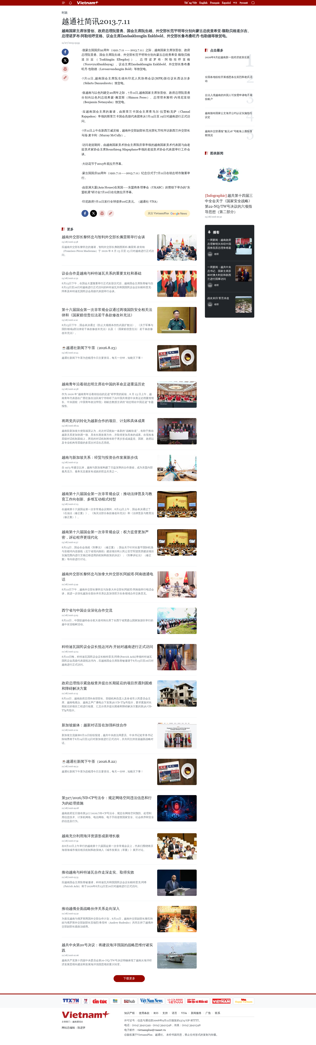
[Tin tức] (100, 1001)
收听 (216, 254)
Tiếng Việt (190, 2)
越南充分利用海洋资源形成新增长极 (91, 836)
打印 (65, 69)
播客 (216, 232)
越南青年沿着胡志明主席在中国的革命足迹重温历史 (103, 384)
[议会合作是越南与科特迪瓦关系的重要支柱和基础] (177, 284)
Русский (244, 3)
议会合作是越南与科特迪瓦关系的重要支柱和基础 (101, 273)
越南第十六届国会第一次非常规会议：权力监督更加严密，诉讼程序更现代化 (105, 534)
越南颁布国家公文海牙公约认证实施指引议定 (228, 115)
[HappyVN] (243, 1001)
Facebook (65, 52)
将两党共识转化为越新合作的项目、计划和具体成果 (103, 421)
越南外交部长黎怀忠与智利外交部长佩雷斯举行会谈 (103, 237)
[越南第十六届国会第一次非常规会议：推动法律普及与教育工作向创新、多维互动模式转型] (177, 504)
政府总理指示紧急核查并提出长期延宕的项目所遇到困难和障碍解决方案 (107, 686)
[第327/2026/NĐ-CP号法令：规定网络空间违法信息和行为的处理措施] (177, 808)
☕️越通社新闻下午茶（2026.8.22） (90, 761)
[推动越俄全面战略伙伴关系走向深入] (177, 919)
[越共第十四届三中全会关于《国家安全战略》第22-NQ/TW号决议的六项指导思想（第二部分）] (229, 174)
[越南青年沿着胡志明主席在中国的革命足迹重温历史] (177, 394)
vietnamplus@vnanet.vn (151, 1030)
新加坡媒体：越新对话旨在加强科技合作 (94, 725)
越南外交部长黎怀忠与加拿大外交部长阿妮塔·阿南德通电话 (107, 577)
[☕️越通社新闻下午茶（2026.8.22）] (177, 772)
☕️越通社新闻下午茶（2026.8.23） (90, 348)
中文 (235, 3)
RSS (156, 1013)
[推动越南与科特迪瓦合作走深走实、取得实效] (177, 883)
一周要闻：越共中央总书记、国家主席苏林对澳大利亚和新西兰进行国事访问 (219, 273)
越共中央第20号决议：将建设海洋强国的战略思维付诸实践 (107, 947)
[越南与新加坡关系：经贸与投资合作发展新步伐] (177, 468)
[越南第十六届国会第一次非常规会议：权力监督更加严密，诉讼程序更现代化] (177, 542)
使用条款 (144, 1013)
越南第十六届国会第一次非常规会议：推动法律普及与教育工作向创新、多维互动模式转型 (107, 496)
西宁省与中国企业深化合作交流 (87, 610)
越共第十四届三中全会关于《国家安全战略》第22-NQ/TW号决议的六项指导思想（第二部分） (229, 204)
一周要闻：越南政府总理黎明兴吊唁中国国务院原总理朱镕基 (219, 243)
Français (214, 2)
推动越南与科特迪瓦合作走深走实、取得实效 (98, 872)
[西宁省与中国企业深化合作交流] (177, 621)
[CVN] (175, 1001)
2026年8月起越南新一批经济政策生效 (227, 57)
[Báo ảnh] (221, 1001)
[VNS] (151, 1001)
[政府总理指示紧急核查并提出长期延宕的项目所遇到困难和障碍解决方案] (177, 693)
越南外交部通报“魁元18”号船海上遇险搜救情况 (228, 133)
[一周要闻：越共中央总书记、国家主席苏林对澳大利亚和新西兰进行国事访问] (243, 273)
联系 (217, 1013)
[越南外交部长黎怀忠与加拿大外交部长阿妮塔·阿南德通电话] (177, 584)
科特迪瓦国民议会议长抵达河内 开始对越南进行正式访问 (107, 647)
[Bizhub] (129, 1001)
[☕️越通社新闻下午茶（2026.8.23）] (177, 358)
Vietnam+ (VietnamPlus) (88, 2)
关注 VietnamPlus (158, 213)
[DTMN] (197, 1001)
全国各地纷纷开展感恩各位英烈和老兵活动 (228, 79)
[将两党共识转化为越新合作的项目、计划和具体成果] (177, 431)
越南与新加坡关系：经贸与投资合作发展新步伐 (100, 457)
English (203, 2)
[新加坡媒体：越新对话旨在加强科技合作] (177, 735)
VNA (184, 1013)
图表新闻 (216, 153)
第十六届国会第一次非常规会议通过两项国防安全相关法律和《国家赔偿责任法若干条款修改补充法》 (107, 312)
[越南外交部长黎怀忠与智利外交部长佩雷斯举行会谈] (177, 247)
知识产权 (129, 1013)
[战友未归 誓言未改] (243, 304)
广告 (208, 1013)
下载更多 (129, 978)
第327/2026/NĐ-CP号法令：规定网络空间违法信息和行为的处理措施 (107, 800)
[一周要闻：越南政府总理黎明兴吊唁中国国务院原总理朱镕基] (243, 246)
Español (226, 2)
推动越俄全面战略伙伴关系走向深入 (91, 909)
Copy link (65, 77)
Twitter (65, 60)
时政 (65, 12)
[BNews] (115, 1001)
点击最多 (216, 50)
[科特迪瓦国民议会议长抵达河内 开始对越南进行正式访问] (177, 657)
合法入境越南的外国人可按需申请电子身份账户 (228, 97)
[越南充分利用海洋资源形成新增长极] (177, 846)
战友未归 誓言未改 (218, 298)
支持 (165, 1013)
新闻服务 (196, 1013)
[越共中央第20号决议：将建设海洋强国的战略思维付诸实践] (177, 955)
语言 (174, 1013)
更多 (70, 229)
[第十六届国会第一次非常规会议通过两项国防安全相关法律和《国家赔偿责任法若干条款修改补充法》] (177, 320)
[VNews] (86, 1001)
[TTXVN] (71, 1001)
